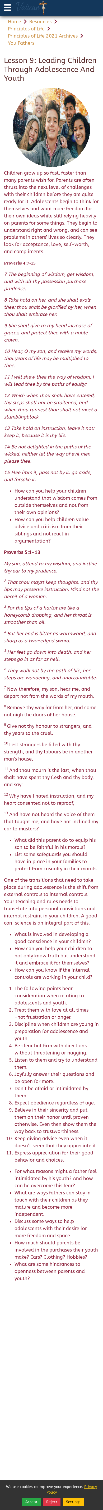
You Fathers (21, 43)
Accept (31, 1502)
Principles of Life (26, 29)
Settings (73, 1502)
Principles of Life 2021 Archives (43, 36)
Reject (51, 1502)
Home (14, 22)
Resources (40, 22)
